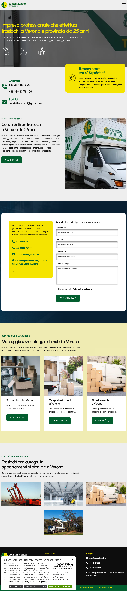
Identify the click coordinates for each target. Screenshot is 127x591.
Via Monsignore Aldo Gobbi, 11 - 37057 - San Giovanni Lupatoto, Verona (30, 262)
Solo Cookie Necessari (35, 586)
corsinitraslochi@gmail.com (26, 103)
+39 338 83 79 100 (20, 91)
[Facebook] (13, 273)
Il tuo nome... (61, 227)
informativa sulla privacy (84, 289)
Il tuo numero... (62, 251)
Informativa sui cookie (105, 587)
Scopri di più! (11, 160)
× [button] (73, 559)
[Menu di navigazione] (124, 4)
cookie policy (41, 582)
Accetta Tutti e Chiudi (60, 586)
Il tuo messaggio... (63, 263)
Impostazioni (16, 586)
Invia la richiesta (68, 298)
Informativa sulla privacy (86, 587)
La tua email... (61, 239)
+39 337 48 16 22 (19, 85)
